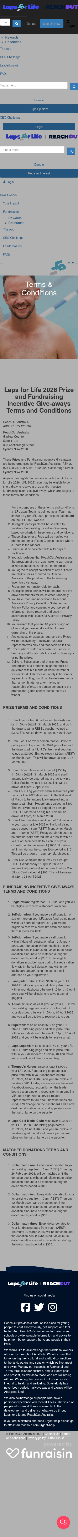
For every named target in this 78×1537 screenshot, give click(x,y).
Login (71, 25)
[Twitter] (39, 1307)
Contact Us (52, 1434)
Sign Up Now (51, 23)
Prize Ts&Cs (56, 1438)
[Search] (16, 23)
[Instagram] (52, 1307)
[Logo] (39, 7)
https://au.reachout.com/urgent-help (31, 1425)
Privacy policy (37, 1438)
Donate (31, 23)
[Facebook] (25, 1307)
